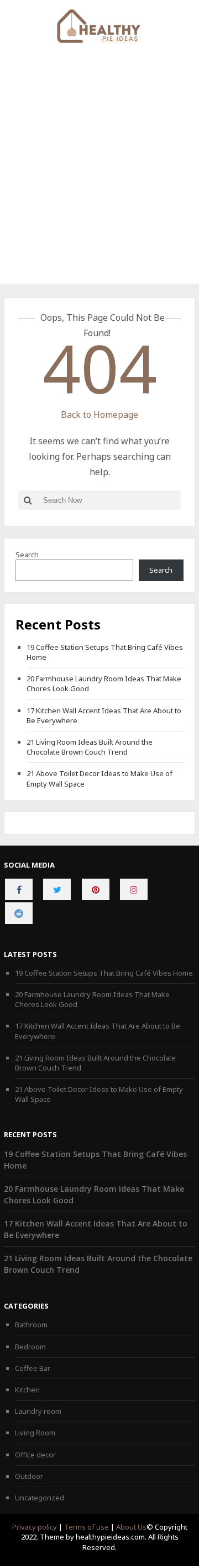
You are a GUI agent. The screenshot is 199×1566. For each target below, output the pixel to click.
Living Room (35, 1433)
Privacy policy (34, 1527)
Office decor (35, 1455)
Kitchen (27, 1390)
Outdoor (29, 1476)
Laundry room (38, 1411)
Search (27, 554)
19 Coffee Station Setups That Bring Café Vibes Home (104, 973)
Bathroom (31, 1325)
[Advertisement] (99, 179)
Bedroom (30, 1347)
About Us (131, 1527)
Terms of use (86, 1527)
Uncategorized (39, 1498)
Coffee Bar (32, 1368)
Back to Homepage (99, 414)
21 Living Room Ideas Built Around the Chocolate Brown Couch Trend (90, 747)
